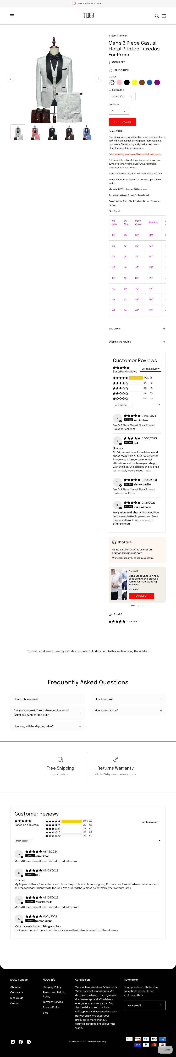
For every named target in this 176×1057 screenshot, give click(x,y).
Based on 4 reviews (125, 371)
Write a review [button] (151, 368)
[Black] (127, 82)
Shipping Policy (52, 987)
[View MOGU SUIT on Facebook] (20, 1041)
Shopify (102, 1041)
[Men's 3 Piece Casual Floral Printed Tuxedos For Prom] (18, 132)
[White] (111, 82)
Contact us (16, 992)
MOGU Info (49, 980)
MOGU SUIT (82, 1041)
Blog (45, 1012)
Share (118, 614)
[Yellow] (134, 82)
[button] (156, 15)
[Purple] (157, 82)
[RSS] (28, 1041)
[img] (132, 415)
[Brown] (142, 82)
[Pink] (119, 82)
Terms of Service (53, 1001)
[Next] (98, 78)
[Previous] (10, 78)
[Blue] (149, 82)
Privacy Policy (51, 1007)
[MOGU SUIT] (88, 16)
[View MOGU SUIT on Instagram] (12, 1041)
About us (15, 987)
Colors (14, 1003)
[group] (88, 3)
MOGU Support (19, 980)
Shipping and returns (120, 341)
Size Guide (114, 328)
